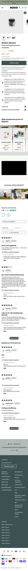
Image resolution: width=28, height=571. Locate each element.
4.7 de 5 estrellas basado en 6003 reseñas (14, 447)
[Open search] (3, 232)
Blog (16, 492)
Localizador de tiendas (19, 513)
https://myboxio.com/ (7, 524)
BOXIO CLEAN (6, 142)
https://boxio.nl (5, 538)
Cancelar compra (9, 466)
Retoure (17, 477)
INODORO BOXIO (6, 476)
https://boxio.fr (5, 527)
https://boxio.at (6, 535)
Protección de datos (20, 487)
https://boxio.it (5, 540)
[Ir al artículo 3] (14, 37)
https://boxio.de (6, 543)
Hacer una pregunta (9, 221)
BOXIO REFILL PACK (19, 143)
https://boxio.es (6, 530)
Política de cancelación (18, 481)
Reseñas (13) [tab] (5, 228)
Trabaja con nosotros (20, 500)
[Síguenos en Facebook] (4, 551)
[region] (14, 22)
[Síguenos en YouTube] (16, 551)
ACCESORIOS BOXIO (7, 490)
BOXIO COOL (5, 484)
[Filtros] (7, 232)
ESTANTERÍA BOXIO (6, 487)
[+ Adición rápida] (9, 138)
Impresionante (18, 484)
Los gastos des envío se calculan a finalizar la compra (13, 58)
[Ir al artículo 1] (4, 37)
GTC (16, 490)
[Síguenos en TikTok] (20, 551)
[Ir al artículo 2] (9, 37)
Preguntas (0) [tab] (18, 228)
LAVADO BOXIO (5, 479)
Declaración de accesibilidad (19, 506)
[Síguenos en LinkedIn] (24, 551)
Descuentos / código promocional (20, 496)
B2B (16, 502)
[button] (5, 50)
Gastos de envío (19, 475)
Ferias (16, 509)
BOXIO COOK (5, 482)
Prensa (16, 516)
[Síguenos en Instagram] (8, 551)
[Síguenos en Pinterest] (12, 551)
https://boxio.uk (6, 532)
